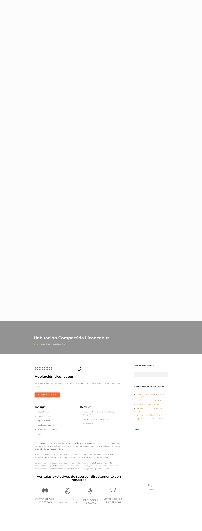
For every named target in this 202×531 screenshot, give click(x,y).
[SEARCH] (165, 374)
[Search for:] (151, 374)
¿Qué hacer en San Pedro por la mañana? (152, 419)
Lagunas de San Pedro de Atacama (149, 415)
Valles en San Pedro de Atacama (148, 405)
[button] (37, 368)
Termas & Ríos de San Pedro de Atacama (152, 401)
